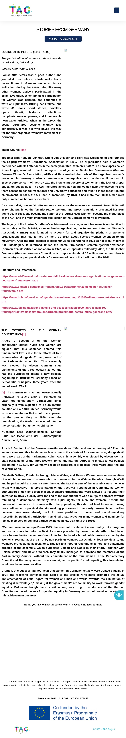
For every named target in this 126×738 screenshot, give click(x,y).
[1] (24, 334)
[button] (116, 10)
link (23, 149)
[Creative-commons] (63, 729)
